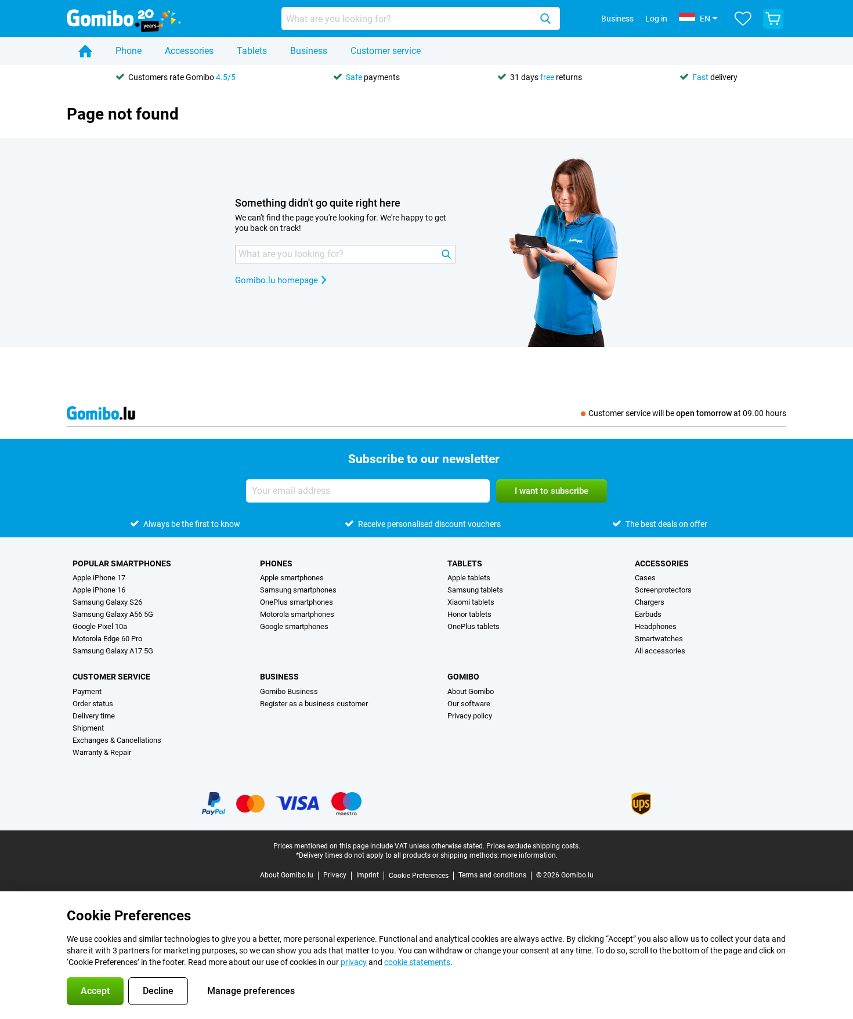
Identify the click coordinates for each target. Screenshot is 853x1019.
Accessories (189, 50)
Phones (276, 563)
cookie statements (417, 962)
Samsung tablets (475, 590)
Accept (95, 990)
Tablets (252, 50)
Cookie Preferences (419, 876)
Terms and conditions (492, 875)
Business (308, 50)
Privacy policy (469, 715)
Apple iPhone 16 (99, 590)
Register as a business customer (314, 703)
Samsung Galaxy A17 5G (113, 650)
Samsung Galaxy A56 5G (113, 614)
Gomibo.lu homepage (276, 280)
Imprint (367, 875)
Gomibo (463, 676)
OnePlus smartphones (296, 602)
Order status (93, 703)
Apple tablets (468, 577)
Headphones (656, 626)
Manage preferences (251, 990)
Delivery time (94, 715)
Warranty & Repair (102, 752)
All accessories (660, 650)
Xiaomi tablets (470, 602)
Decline (158, 990)
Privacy (334, 875)
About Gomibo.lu (286, 875)
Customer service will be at (687, 413)
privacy (354, 962)
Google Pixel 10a (100, 626)
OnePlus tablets (473, 626)
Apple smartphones (292, 577)
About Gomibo (470, 691)
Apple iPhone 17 (99, 577)
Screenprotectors (663, 590)
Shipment (88, 728)
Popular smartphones (122, 563)
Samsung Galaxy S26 (107, 602)
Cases (645, 577)
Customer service (385, 50)
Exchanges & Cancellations (117, 740)
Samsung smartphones (298, 590)
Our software (468, 703)
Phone (128, 50)
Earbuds (648, 614)
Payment (87, 691)
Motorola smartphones (297, 614)
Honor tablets (469, 614)
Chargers (649, 602)
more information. (529, 855)
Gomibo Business (289, 691)
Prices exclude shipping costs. (533, 846)
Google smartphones (294, 626)
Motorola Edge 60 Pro (107, 638)
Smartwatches (659, 638)
